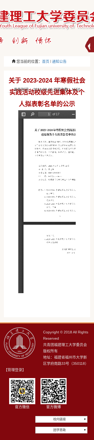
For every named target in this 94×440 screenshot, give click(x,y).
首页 (45, 61)
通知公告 (59, 61)
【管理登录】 (15, 370)
